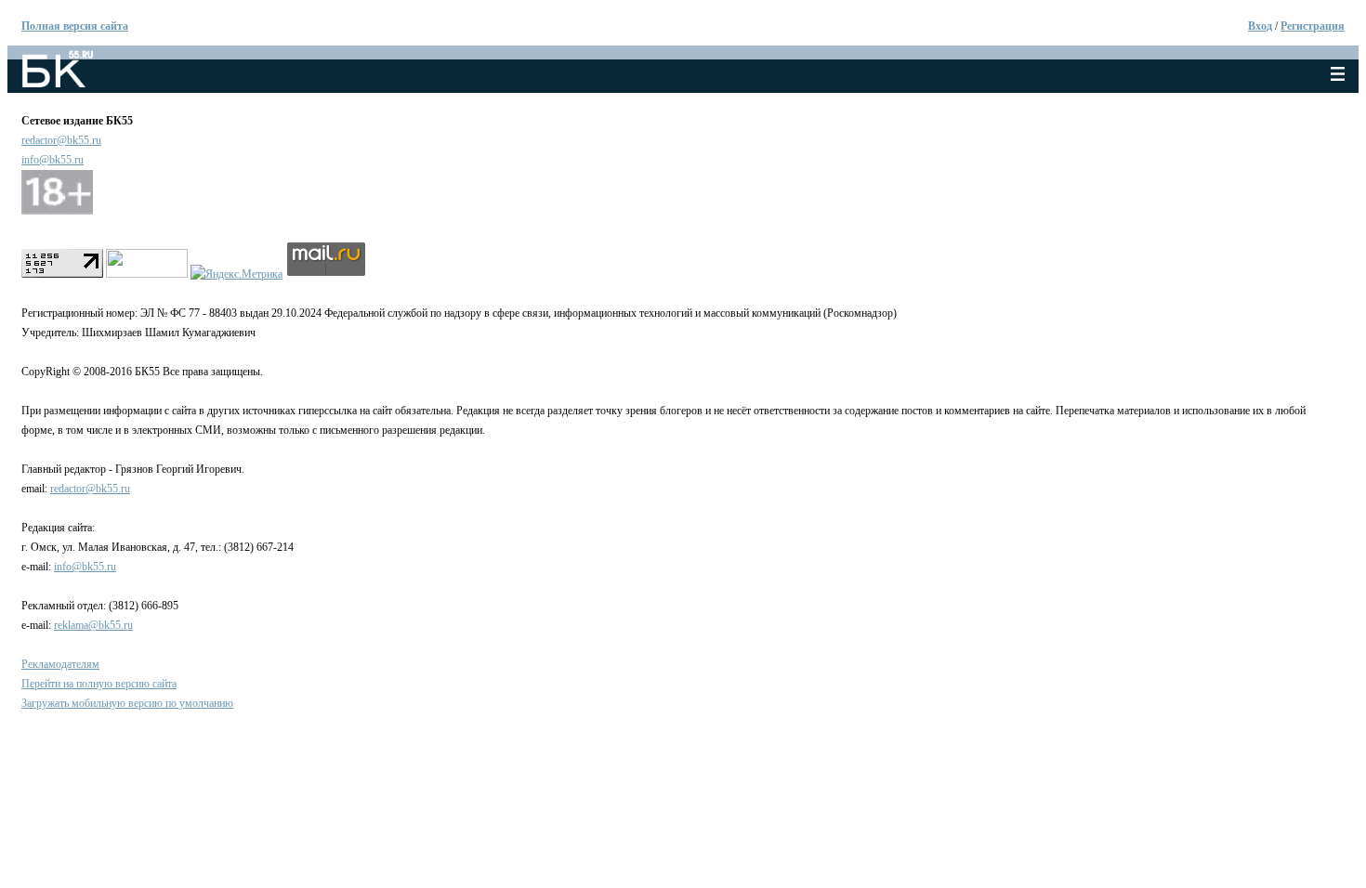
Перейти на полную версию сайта (99, 683)
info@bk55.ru (52, 159)
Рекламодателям (60, 664)
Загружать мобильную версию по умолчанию (127, 703)
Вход (1260, 26)
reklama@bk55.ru (93, 625)
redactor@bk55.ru (61, 140)
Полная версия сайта (74, 26)
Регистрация (1313, 26)
